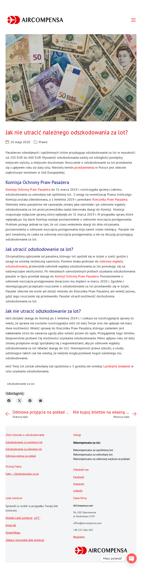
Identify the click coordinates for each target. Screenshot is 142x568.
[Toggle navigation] (133, 20)
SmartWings (13, 532)
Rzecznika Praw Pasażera (109, 199)
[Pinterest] (30, 400)
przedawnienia (84, 167)
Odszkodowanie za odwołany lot (24, 449)
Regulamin (79, 536)
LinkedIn (77, 490)
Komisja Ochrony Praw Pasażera (28, 189)
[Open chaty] (132, 558)
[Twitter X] (19, 400)
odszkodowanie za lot (21, 384)
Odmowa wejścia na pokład (21, 456)
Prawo (43, 142)
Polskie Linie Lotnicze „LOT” (23, 518)
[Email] (40, 400)
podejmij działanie (117, 366)
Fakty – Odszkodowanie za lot (22, 473)
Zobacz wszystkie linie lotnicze (25, 540)
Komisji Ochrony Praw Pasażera (77, 276)
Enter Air (11, 525)
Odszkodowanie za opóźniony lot (24, 442)
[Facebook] (9, 400)
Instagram (78, 483)
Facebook (78, 477)
